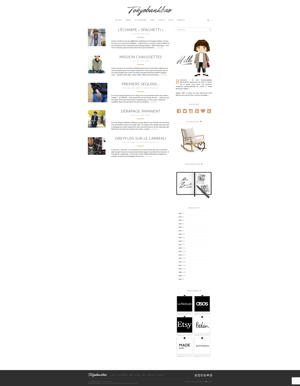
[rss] (211, 375)
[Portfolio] (194, 184)
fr (208, 20)
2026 (180, 213)
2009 (180, 272)
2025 (180, 217)
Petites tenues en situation (147, 88)
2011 (180, 265)
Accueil (118, 20)
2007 (180, 279)
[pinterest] (205, 375)
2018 (180, 241)
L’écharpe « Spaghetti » (140, 30)
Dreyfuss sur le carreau (140, 138)
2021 (180, 231)
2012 (180, 262)
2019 (180, 237)
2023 (180, 224)
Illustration (140, 20)
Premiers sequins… (141, 84)
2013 (180, 258)
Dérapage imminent (140, 111)
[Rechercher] (210, 29)
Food (152, 20)
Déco (171, 20)
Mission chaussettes (140, 57)
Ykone (210, 381)
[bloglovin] (208, 375)
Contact (181, 20)
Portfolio (152, 375)
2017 (180, 244)
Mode (128, 20)
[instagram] (202, 375)
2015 (180, 251)
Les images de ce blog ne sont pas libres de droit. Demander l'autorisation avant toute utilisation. (113, 383)
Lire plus (160, 48)
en (211, 20)
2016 (180, 248)
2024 (180, 220)
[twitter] (199, 375)
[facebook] (196, 375)
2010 (180, 269)
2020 (180, 234)
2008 (180, 276)
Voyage (161, 20)
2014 (180, 255)
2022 (180, 227)
